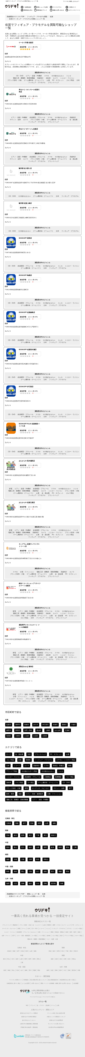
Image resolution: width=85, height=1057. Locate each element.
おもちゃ (33, 932)
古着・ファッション (27, 572)
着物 (69, 765)
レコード (17, 765)
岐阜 (52, 847)
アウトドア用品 (11, 771)
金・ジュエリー (37, 925)
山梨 (37, 847)
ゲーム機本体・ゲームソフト (34, 80)
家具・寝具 (10, 794)
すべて (8, 754)
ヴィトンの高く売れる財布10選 (56, 1013)
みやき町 (58, 730)
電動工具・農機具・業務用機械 (24, 78)
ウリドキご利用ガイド (15, 980)
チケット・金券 (15, 119)
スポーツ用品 (78, 935)
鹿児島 (53, 883)
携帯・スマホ (56, 925)
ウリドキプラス (57, 7)
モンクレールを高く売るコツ (56, 1023)
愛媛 (60, 871)
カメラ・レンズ (66, 925)
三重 (75, 847)
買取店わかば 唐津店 (26, 666)
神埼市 (17, 730)
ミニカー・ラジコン (67, 78)
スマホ (46, 76)
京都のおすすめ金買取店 (56, 1020)
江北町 (26, 736)
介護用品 (48, 777)
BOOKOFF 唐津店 (25, 238)
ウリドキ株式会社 (36, 1035)
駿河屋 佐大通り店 (25, 168)
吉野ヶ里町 (28, 730)
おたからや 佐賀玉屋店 (27, 502)
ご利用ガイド (72, 7)
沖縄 (61, 883)
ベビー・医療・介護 (52, 939)
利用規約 (26, 980)
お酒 (48, 80)
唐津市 (17, 724)
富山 (15, 847)
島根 (15, 871)
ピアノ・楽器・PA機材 (34, 76)
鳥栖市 (26, 724)
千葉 (37, 835)
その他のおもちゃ (57, 76)
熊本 (30, 883)
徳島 (45, 871)
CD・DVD (19, 76)
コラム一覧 (42, 1001)
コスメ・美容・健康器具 (34, 794)
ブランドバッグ (53, 82)
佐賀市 (8, 724)
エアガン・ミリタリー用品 (65, 760)
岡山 (22, 871)
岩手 (24, 823)
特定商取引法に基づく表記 (67, 980)
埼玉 (30, 835)
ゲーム (24, 928)
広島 (30, 871)
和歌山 (46, 859)
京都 (15, 859)
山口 (37, 871)
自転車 (48, 78)
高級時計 (40, 78)
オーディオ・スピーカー (40, 788)
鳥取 (7, 871)
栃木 (15, 835)
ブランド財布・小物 (14, 80)
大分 (37, 883)
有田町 (8, 736)
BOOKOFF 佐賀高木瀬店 (27, 349)
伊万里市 (45, 724)
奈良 (37, 859)
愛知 (67, 847)
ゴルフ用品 (70, 80)
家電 (10, 489)
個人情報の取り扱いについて (38, 980)
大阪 (22, 859)
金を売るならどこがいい (29, 1020)
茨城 (7, 835)
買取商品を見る (28, 10)
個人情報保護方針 (53, 980)
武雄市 (55, 724)
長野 (45, 847)
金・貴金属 (73, 119)
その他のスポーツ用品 (29, 771)
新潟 (7, 847)
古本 (78, 80)
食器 (20, 794)
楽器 (67, 932)
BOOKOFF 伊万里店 (26, 386)
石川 (22, 847)
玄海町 (67, 730)
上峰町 (48, 730)
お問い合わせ (35, 983)
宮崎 (45, 883)
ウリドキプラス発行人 (49, 997)
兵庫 (30, 859)
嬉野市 (8, 730)
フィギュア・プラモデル (36, 82)
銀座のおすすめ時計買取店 (28, 1016)
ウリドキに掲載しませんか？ (71, 1)
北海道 (8, 823)
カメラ (55, 78)
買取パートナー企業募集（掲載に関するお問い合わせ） (56, 983)
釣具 (20, 760)
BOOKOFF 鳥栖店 (25, 275)
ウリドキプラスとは (35, 997)
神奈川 (53, 835)
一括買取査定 (27, 7)
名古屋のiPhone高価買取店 (56, 1027)
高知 (67, 871)
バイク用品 (19, 782)
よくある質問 (26, 983)
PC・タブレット (58, 80)
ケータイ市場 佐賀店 (26, 42)
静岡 (60, 847)
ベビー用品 (69, 777)
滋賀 (7, 859)
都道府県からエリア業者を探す (42, 944)
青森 (16, 823)
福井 (30, 847)
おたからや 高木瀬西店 (27, 461)
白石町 (35, 736)
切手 (70, 788)
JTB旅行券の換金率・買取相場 (29, 1027)
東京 (45, 835)
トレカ (68, 76)
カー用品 (30, 782)
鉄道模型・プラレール (37, 117)
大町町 (17, 736)
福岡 (7, 883)
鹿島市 (64, 724)
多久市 (35, 724)
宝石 (29, 754)
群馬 (22, 835)
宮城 (31, 823)
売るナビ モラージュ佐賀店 (28, 129)
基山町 (38, 730)
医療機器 (58, 777)
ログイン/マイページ (74, 10)
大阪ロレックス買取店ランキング (56, 1016)
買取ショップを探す (42, 7)
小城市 (73, 724)
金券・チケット (6, 935)
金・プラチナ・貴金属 (43, 1005)
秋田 (39, 823)
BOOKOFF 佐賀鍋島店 (27, 312)
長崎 (22, 883)
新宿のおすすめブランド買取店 (29, 1013)
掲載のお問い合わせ (58, 10)
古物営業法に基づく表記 (13, 983)
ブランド (32, 1005)
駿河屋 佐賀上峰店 (25, 203)
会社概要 (75, 983)
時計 (27, 1005)
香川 (52, 871)
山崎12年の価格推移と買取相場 (29, 1023)
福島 (54, 823)
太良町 (44, 736)
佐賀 (52, 970)
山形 (46, 823)
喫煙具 (28, 760)
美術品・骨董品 (58, 765)
